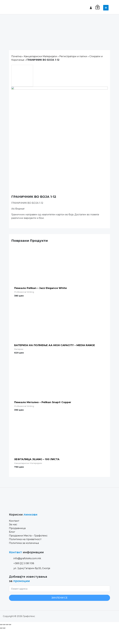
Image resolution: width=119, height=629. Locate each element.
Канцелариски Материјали (40, 56)
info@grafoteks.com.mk (27, 558)
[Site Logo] (21, 8)
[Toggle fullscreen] (7, 624)
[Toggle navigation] (106, 7)
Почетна (16, 56)
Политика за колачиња (24, 543)
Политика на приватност (25, 539)
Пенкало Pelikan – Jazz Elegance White (40, 288)
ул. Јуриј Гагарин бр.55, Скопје (31, 568)
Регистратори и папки (73, 56)
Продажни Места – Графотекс (28, 535)
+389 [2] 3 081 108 (23, 563)
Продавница (17, 528)
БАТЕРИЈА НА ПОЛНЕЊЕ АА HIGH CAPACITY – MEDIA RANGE (54, 345)
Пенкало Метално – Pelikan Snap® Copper (42, 402)
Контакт (14, 520)
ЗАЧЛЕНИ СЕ (59, 597)
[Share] (4, 624)
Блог (12, 531)
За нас (13, 524)
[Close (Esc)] (1, 624)
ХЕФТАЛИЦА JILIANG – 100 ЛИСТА (36, 459)
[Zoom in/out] (10, 624)
